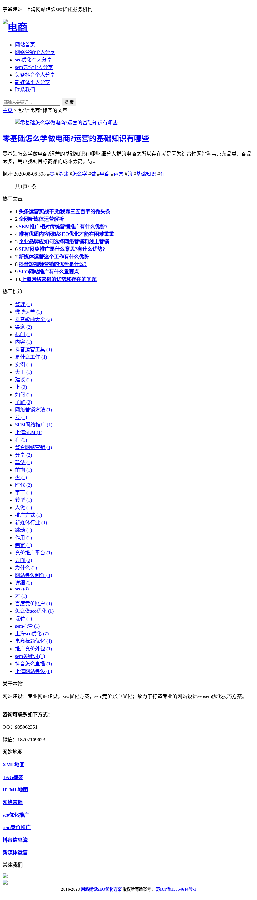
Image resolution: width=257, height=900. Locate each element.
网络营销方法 (33, 409)
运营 (118, 174)
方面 (23, 560)
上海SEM (28, 432)
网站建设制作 (33, 575)
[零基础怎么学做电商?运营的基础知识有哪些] (66, 122)
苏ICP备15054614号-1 (175, 889)
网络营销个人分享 (35, 52)
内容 (23, 342)
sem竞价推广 (17, 827)
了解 (23, 402)
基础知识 (146, 174)
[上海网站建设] (15, 27)
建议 (23, 379)
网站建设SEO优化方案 (101, 889)
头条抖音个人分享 (35, 74)
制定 (23, 545)
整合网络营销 (33, 447)
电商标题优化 (33, 641)
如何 (23, 394)
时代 (23, 485)
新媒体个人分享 (32, 82)
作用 (23, 537)
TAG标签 (13, 777)
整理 (23, 304)
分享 (23, 455)
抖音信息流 (15, 840)
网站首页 (25, 44)
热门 (23, 334)
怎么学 (79, 174)
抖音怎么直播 (33, 663)
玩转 (23, 618)
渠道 (23, 327)
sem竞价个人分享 (34, 67)
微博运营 (28, 312)
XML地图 (13, 764)
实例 (23, 364)
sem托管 (27, 626)
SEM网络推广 (33, 424)
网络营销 (13, 802)
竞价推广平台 (33, 552)
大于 (23, 372)
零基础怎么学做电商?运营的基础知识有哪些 (76, 139)
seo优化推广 (16, 815)
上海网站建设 (33, 671)
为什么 (26, 567)
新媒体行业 (31, 522)
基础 (63, 174)
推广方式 (28, 515)
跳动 (23, 530)
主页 (8, 110)
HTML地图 (15, 789)
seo (22, 588)
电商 (105, 174)
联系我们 (25, 90)
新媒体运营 (15, 852)
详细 (23, 582)
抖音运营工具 (33, 349)
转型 (23, 500)
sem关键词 (30, 656)
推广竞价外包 (33, 648)
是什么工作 (31, 357)
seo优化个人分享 (33, 59)
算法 (23, 462)
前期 (23, 470)
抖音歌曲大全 (33, 319)
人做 (23, 507)
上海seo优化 (32, 633)
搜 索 (69, 102)
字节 (23, 492)
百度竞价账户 (33, 603)
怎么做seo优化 (34, 611)
